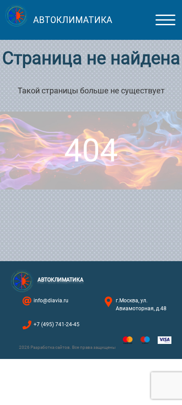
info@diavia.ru (51, 300)
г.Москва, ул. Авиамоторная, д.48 (141, 304)
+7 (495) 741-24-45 (57, 324)
